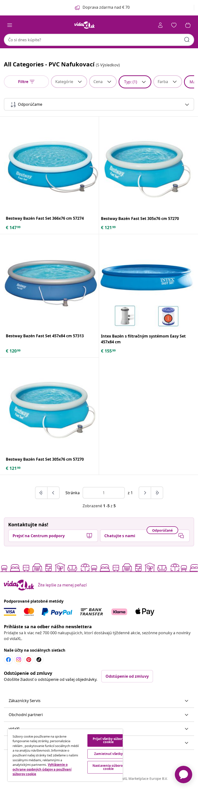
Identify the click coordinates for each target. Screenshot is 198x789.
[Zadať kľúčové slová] (187, 39)
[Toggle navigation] (9, 25)
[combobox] (99, 40)
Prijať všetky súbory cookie (108, 740)
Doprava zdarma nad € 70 (106, 7)
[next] (145, 493)
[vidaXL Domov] (84, 25)
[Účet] (160, 25)
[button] (99, 701)
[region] (65, 755)
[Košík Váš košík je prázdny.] (188, 25)
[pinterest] (28, 659)
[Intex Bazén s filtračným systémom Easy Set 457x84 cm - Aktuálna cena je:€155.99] (146, 281)
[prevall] (41, 493)
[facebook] (8, 659)
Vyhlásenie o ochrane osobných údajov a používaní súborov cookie (42, 769)
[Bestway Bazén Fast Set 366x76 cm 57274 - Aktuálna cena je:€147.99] (51, 164)
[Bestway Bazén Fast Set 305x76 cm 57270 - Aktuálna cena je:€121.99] (146, 164)
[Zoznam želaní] (174, 25)
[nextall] (157, 493)
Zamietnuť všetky (108, 754)
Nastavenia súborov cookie (108, 767)
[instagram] (18, 659)
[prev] (53, 493)
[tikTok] (38, 659)
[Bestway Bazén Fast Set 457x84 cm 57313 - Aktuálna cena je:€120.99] (51, 281)
